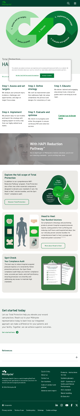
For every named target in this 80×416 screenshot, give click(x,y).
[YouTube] (66, 405)
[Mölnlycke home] (7, 3)
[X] (76, 405)
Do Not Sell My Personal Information (27, 75)
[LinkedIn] (56, 405)
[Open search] (68, 3)
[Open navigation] (75, 3)
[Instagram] (61, 405)
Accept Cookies (47, 75)
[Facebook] (71, 405)
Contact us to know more (67, 116)
